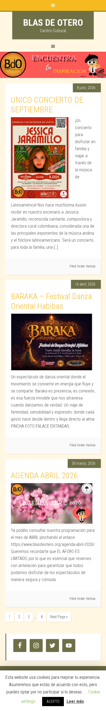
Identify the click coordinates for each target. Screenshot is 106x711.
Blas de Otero (53, 22)
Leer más (75, 701)
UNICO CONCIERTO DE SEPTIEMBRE (47, 104)
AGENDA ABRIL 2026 (44, 475)
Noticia (90, 266)
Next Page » (59, 617)
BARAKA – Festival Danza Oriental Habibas (51, 301)
